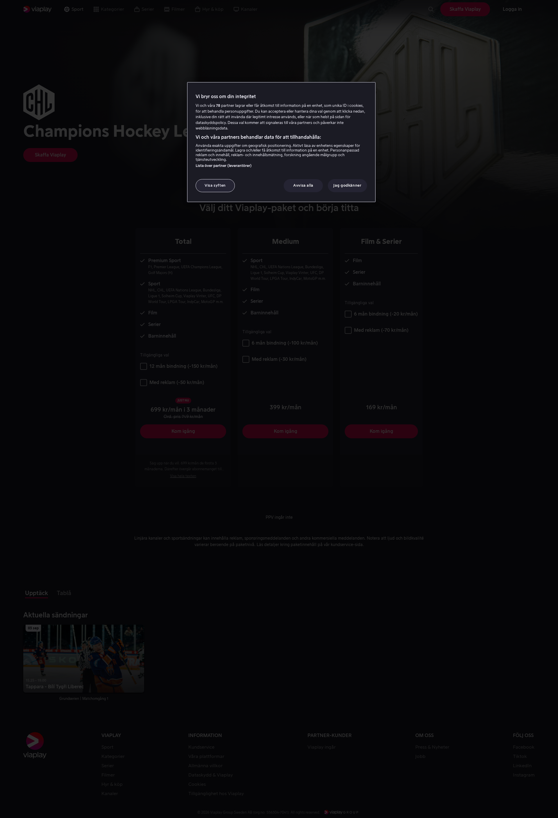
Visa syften (215, 185)
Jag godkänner (347, 185)
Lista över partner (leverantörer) (224, 165)
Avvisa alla (303, 185)
